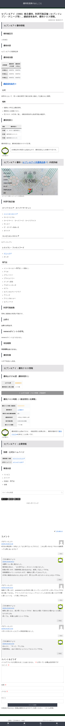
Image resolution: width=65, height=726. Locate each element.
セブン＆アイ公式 (17, 462)
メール (4, 691)
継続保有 (5, 499)
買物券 (11, 499)
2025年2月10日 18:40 (8, 643)
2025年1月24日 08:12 (8, 561)
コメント (5, 665)
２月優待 (20, 409)
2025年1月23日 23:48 (7, 544)
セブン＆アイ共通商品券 (34, 162)
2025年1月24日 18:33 (8, 608)
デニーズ (7, 253)
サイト (3, 698)
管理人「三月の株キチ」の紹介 (16, 720)
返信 (61, 553)
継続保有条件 (9, 84)
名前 (3, 685)
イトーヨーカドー (10, 214)
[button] (61, 492)
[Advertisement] (32, 516)
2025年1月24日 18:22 (7, 587)
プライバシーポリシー (48, 720)
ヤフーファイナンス (18, 458)
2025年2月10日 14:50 (7, 628)
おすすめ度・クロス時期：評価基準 (33, 393)
